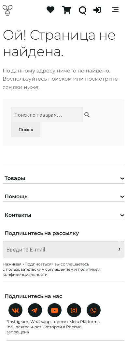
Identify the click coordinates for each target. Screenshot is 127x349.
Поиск (26, 129)
